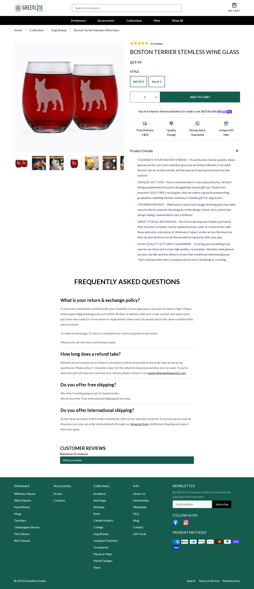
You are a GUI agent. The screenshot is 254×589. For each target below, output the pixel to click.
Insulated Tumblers (105, 540)
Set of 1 (157, 81)
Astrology (99, 500)
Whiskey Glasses (25, 493)
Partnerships (141, 500)
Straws (58, 493)
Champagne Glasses (27, 527)
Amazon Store (140, 424)
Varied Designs (102, 560)
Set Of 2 (138, 81)
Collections (134, 20)
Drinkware (78, 20)
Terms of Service (209, 580)
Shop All (177, 20)
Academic (99, 493)
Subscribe (222, 504)
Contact (138, 527)
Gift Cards (139, 534)
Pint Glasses (22, 534)
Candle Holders (103, 520)
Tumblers (20, 520)
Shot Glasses (22, 540)
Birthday (99, 507)
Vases (97, 567)
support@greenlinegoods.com (166, 373)
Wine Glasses (22, 500)
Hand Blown (22, 507)
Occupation (100, 547)
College (98, 527)
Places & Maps (102, 554)
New (157, 20)
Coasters (59, 500)
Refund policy (231, 580)
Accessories (106, 20)
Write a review (72, 460)
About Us (139, 493)
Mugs (17, 513)
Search (191, 580)
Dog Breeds (59, 30)
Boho (96, 513)
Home (18, 30)
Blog (136, 520)
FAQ (136, 513)
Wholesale (139, 507)
